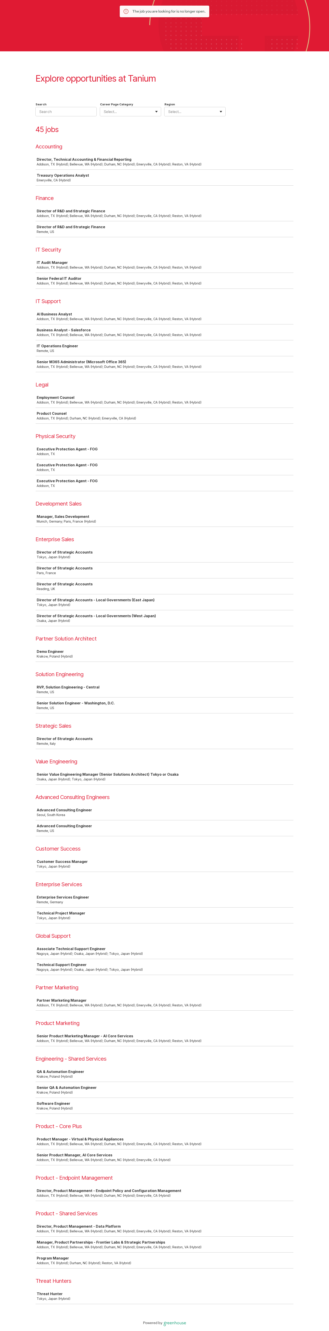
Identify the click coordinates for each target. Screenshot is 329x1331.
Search (41, 104)
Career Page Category (116, 104)
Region (169, 104)
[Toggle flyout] (156, 111)
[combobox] (104, 111)
